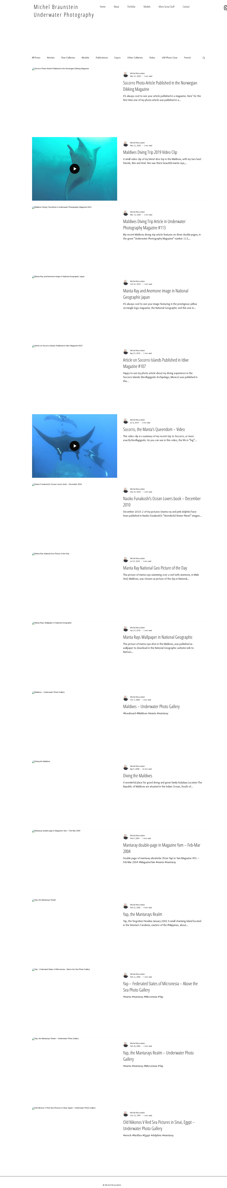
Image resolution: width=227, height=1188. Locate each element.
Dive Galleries (68, 57)
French (187, 57)
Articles (51, 57)
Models (85, 57)
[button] (203, 58)
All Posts (36, 57)
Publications (102, 57)
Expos (117, 57)
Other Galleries (135, 57)
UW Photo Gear (169, 57)
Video (152, 57)
